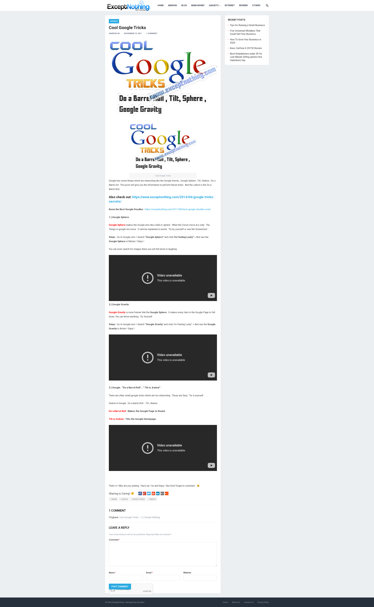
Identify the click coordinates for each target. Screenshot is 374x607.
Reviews (243, 5)
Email (149, 572)
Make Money (198, 5)
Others (256, 5)
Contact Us (248, 602)
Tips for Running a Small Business (247, 25)
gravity (152, 499)
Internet (230, 5)
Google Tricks (138, 499)
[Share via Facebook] (140, 494)
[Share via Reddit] (166, 494)
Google (114, 21)
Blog (184, 5)
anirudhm (140, 602)
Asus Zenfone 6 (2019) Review (246, 48)
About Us (236, 602)
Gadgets (214, 5)
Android (172, 5)
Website (187, 572)
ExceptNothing (118, 602)
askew (114, 499)
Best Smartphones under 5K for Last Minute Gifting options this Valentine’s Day (246, 57)
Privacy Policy (263, 602)
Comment (114, 540)
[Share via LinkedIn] (158, 494)
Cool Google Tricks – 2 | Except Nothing (139, 517)
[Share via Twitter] (149, 494)
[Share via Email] (162, 494)
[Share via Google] (144, 494)
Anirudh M (114, 33)
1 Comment (151, 33)
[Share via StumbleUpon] (153, 494)
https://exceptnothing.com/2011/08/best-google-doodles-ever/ (178, 209)
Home (161, 5)
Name (112, 572)
